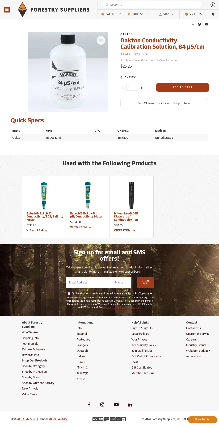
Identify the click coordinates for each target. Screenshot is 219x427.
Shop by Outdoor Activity (38, 383)
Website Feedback (198, 351)
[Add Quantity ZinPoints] (141, 88)
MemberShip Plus (142, 373)
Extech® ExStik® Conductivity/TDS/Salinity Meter (44, 217)
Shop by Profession (34, 372)
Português (83, 339)
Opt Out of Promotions (146, 356)
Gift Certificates (141, 367)
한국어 (81, 379)
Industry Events (196, 345)
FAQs (135, 362)
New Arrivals (30, 388)
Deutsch (82, 351)
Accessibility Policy (143, 345)
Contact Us (193, 328)
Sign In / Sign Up (141, 328)
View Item (35, 230)
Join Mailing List (141, 351)
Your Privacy (139, 339)
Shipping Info (30, 338)
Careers (191, 339)
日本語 (81, 362)
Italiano (81, 356)
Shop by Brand (31, 377)
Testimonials (30, 343)
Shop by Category (33, 366)
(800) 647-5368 (27, 419)
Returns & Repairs (33, 349)
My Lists (196, 14)
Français (82, 345)
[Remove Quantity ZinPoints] (123, 88)
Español (82, 334)
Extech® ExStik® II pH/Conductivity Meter (86, 215)
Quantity (128, 77)
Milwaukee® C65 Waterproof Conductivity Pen (126, 217)
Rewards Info (30, 355)
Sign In (168, 14)
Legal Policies (140, 334)
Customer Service (198, 334)
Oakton (126, 34)
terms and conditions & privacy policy (122, 307)
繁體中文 (82, 373)
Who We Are (30, 332)
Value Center (30, 394)
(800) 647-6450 (58, 419)
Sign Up (145, 282)
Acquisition (193, 356)
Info (79, 328)
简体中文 (82, 367)
